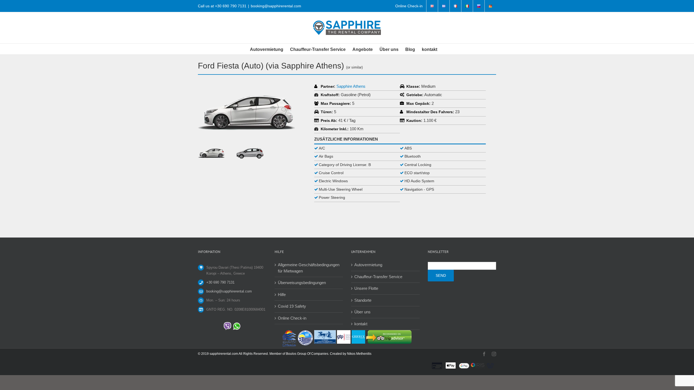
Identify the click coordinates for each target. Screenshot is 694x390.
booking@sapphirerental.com (276, 6)
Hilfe (282, 294)
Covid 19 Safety (292, 306)
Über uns (362, 312)
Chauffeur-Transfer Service (378, 276)
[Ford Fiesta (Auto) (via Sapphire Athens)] (246, 85)
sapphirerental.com (224, 354)
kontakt (360, 323)
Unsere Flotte (366, 288)
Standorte (362, 300)
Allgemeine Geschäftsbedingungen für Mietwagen (308, 267)
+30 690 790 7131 (230, 6)
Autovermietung (368, 264)
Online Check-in (292, 318)
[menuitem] (409, 6)
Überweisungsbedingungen (302, 282)
